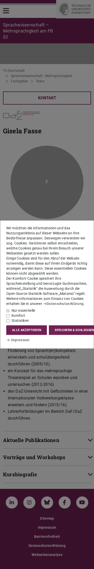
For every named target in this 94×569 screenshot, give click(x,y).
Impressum (20, 340)
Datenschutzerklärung (65, 304)
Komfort (18, 315)
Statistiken (20, 321)
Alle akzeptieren (26, 330)
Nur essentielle (23, 310)
